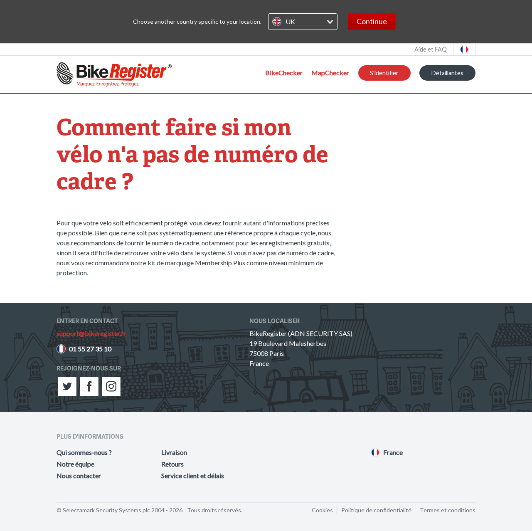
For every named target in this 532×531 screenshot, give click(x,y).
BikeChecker (284, 73)
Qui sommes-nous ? (84, 452)
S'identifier (384, 73)
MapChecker (330, 73)
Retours (172, 464)
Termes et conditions (447, 510)
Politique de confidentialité (376, 510)
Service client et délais (192, 475)
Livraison (174, 452)
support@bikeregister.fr (91, 333)
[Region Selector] (464, 49)
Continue (372, 21)
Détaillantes (447, 73)
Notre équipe (75, 464)
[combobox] (302, 21)
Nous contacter (79, 475)
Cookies (322, 510)
